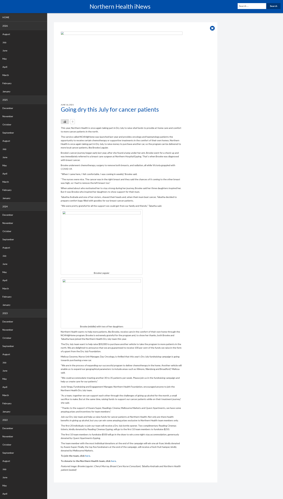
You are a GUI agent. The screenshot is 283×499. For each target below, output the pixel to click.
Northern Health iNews (120, 6)
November (7, 116)
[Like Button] (65, 121)
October (6, 124)
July (4, 42)
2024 (5, 206)
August (6, 34)
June (4, 50)
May (4, 58)
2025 (5, 99)
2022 (5, 419)
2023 (5, 313)
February (6, 83)
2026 (5, 25)
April (4, 66)
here (87, 455)
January (6, 91)
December (7, 108)
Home (5, 17)
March (5, 75)
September (8, 132)
